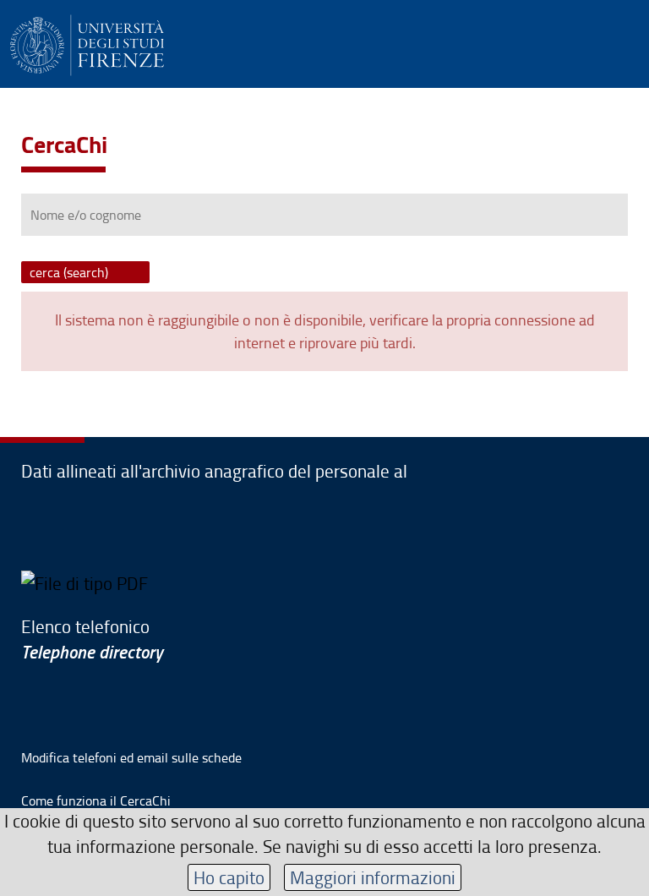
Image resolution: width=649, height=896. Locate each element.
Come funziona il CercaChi (96, 800)
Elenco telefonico (92, 639)
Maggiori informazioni (372, 877)
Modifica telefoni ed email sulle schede (131, 757)
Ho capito (229, 877)
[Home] (87, 42)
